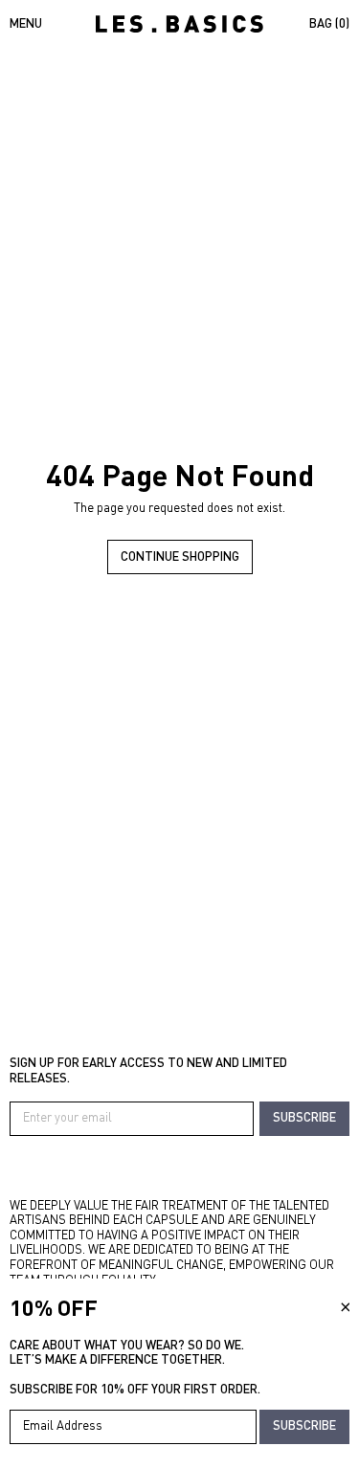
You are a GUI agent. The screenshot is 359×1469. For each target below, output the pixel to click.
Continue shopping (180, 556)
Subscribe (304, 1116)
